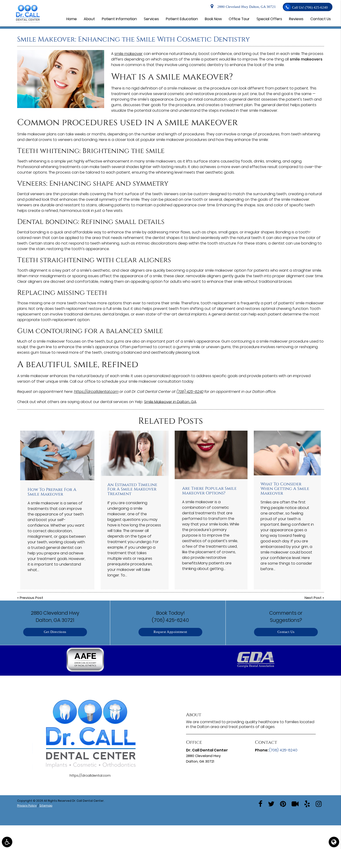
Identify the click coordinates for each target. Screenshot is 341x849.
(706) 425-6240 (190, 391)
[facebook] (260, 803)
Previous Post (31, 597)
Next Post (313, 597)
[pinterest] (283, 803)
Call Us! (310, 8)
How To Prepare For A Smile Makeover (52, 492)
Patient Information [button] (119, 19)
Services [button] (151, 19)
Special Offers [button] (269, 19)
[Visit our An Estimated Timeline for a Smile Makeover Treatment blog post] (135, 453)
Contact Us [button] (320, 19)
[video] (295, 803)
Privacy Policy (27, 806)
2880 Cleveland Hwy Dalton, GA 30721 (246, 7)
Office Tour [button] (239, 19)
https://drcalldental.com (96, 391)
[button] (85, 660)
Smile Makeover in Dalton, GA (170, 401)
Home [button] (71, 19)
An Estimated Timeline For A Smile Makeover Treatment (132, 489)
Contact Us (286, 632)
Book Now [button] (213, 19)
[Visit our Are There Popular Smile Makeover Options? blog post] (211, 455)
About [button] (89, 19)
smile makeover (128, 53)
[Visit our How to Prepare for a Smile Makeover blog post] (57, 455)
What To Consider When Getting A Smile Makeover (285, 488)
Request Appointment (170, 632)
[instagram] (318, 803)
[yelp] (307, 803)
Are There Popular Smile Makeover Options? (209, 491)
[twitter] (271, 803)
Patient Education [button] (182, 19)
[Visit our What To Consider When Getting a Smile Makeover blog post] (287, 453)
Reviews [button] (296, 19)
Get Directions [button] (55, 632)
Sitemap (45, 806)
